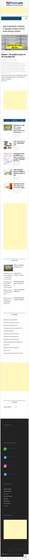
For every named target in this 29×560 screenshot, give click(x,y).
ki (13, 69)
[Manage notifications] (25, 556)
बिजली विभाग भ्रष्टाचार (8, 496)
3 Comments (16, 149)
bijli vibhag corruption (7, 62)
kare (12, 69)
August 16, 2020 (17, 134)
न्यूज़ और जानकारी (7, 503)
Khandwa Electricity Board (10, 339)
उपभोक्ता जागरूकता (7, 489)
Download (6, 494)
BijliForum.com (5, 554)
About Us (15, 549)
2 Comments (16, 191)
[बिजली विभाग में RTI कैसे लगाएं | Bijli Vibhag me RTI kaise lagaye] (8, 184)
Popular (7, 120)
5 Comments (16, 136)
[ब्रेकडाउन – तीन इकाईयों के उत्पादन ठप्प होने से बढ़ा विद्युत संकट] (14, 42)
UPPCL (5, 350)
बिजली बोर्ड (6, 498)
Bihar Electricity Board (9, 325)
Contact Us (19, 550)
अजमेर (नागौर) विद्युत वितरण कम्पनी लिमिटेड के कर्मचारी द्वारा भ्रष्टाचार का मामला (19, 172)
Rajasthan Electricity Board (11, 347)
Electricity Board (8, 331)
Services (9, 549)
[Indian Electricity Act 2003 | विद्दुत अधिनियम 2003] (8, 141)
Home (4, 549)
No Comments (13, 59)
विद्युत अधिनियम (7, 501)
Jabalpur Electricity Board (10, 336)
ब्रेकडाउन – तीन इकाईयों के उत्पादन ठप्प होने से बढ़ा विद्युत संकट (13, 56)
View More (5, 81)
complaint (21, 65)
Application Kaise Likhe (10, 319)
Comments (14, 120)
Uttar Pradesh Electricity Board (12, 353)
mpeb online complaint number (11, 71)
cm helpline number (14, 65)
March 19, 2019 (17, 163)
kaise (10, 69)
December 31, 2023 (18, 189)
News (2, 52)
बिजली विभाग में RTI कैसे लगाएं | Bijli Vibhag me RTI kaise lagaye (19, 185)
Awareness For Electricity (10, 322)
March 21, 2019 (17, 177)
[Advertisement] (15, 100)
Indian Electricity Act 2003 (10, 333)
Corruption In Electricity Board (11, 328)
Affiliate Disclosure (11, 550)
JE (23, 65)
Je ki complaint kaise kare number (12, 68)
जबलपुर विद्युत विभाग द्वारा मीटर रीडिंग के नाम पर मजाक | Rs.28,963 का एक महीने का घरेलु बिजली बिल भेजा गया (19, 157)
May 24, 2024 (5, 59)
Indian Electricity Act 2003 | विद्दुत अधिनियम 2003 (19, 143)
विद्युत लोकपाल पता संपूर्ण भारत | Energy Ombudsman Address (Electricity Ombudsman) (19, 128)
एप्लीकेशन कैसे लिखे (7, 491)
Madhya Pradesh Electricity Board (12, 342)
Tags (21, 120)
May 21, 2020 (16, 147)
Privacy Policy (22, 549)
